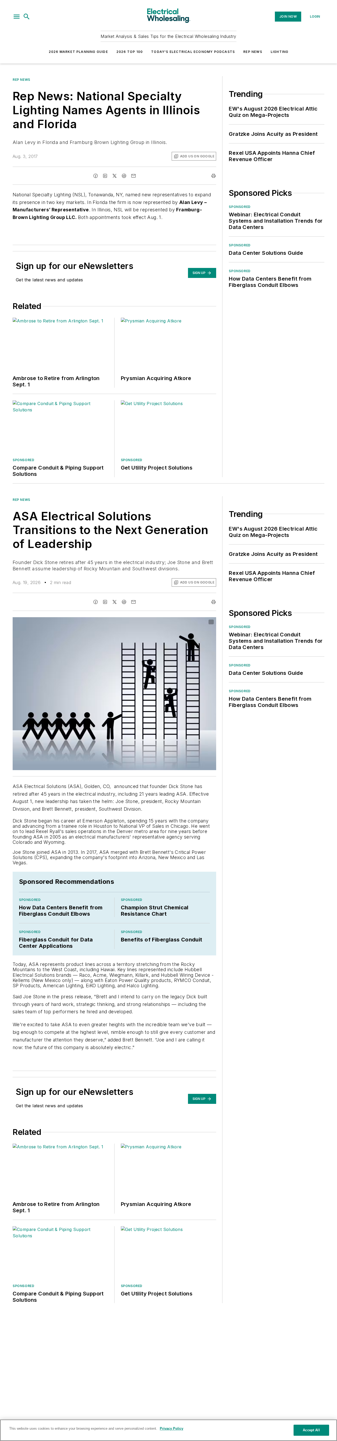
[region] (168, 1430)
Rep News (252, 52)
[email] (133, 175)
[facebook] (95, 175)
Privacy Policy (171, 1428)
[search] (27, 17)
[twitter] (114, 175)
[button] (17, 17)
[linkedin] (105, 175)
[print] (213, 175)
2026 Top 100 (129, 52)
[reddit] (124, 175)
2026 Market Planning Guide (78, 52)
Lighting (280, 52)
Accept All (311, 1430)
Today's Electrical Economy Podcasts (193, 52)
